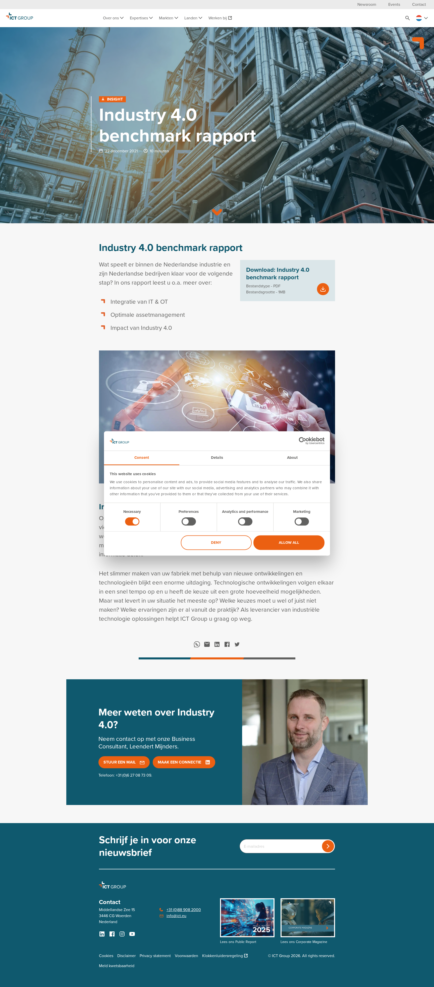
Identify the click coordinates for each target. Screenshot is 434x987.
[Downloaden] (323, 289)
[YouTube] (132, 934)
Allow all (289, 542)
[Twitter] (237, 644)
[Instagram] (122, 934)
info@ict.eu (176, 916)
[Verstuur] (328, 846)
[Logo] (19, 18)
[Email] (207, 644)
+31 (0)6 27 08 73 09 (133, 775)
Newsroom (366, 4)
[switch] (189, 522)
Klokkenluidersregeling (222, 956)
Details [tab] (217, 457)
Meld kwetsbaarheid (116, 966)
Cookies (106, 956)
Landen (191, 18)
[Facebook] (227, 644)
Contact (419, 4)
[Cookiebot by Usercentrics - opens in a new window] (302, 441)
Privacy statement (155, 956)
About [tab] (292, 457)
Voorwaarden (186, 956)
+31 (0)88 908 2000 (184, 910)
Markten (166, 18)
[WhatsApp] (197, 644)
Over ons (111, 18)
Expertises (139, 18)
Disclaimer (126, 956)
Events (394, 4)
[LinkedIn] (217, 644)
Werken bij (217, 18)
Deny (216, 542)
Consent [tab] (141, 457)
